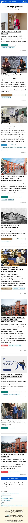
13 (6, 484)
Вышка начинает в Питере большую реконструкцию (10, 226)
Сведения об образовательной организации (10, 493)
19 (19, 484)
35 (6, 486)
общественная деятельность (8, 147)
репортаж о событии (6, 97)
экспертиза (18, 197)
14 (9, 484)
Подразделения (4, 496)
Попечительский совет (5, 500)
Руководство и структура (6, 495)
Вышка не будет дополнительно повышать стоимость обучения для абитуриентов (13, 423)
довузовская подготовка (20, 147)
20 (22, 484)
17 (15, 484)
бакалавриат (4, 47)
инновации (4, 291)
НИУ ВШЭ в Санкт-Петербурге (9, 1)
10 (22, 482)
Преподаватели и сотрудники (7, 498)
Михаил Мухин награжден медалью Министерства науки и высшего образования (12, 270)
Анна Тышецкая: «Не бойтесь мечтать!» (11, 32)
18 (17, 484)
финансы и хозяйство (6, 241)
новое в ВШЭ (16, 95)
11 (2, 484)
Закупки (2, 503)
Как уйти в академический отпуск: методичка (13, 456)
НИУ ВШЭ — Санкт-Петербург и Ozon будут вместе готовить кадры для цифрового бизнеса (12, 178)
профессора (15, 288)
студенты (11, 471)
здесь (22, 512)
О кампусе (4, 491)
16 (13, 484)
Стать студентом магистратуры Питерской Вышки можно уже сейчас (12, 376)
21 (2, 486)
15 (11, 484)
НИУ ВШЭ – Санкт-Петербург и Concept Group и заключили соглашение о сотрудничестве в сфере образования (12, 77)
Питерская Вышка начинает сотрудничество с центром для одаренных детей (12, 126)
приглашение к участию (14, 45)
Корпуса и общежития (5, 502)
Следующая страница (13, 478)
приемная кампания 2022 (14, 394)
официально (22, 45)
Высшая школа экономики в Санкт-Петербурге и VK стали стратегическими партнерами (13, 319)
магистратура (11, 47)
